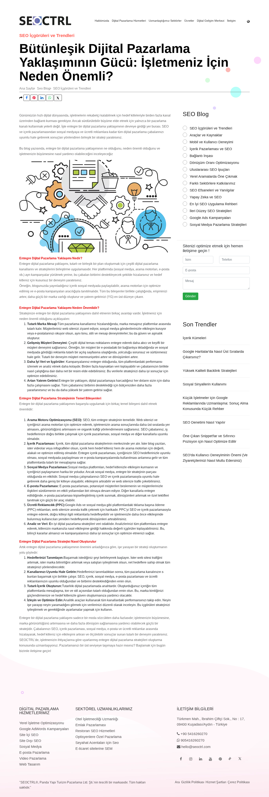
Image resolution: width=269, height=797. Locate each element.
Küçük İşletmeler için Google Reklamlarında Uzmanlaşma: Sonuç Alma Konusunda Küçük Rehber (215, 403)
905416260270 (192, 740)
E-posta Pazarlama (34, 753)
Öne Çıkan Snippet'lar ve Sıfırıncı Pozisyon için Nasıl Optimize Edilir (209, 438)
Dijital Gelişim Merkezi (210, 20)
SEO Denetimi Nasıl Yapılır (204, 422)
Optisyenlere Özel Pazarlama (98, 737)
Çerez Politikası (239, 782)
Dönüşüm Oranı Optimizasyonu (214, 163)
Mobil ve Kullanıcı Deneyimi (211, 142)
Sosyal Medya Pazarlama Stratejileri (218, 225)
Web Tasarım (29, 764)
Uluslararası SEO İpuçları (210, 170)
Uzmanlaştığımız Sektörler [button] (165, 20)
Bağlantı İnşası (201, 156)
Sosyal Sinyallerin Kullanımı (204, 384)
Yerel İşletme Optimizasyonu (41, 723)
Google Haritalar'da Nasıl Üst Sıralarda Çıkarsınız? (213, 354)
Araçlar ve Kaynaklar (206, 135)
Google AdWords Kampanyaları (44, 729)
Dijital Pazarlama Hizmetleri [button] (129, 20)
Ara (177, 782)
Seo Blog (43, 88)
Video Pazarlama (32, 758)
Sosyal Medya (30, 747)
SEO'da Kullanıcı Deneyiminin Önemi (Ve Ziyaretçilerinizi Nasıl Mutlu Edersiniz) (215, 458)
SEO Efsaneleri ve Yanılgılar (212, 190)
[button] (248, 21)
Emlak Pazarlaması (90, 725)
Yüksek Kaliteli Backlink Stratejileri (210, 371)
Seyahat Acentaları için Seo (97, 743)
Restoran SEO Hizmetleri (95, 731)
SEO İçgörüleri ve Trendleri (72, 88)
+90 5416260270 (193, 734)
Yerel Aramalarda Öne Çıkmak (213, 176)
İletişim (231, 20)
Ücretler (189, 20)
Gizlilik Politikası (192, 782)
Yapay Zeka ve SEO (206, 197)
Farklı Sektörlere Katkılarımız (212, 183)
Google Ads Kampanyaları (210, 218)
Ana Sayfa (26, 88)
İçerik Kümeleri (194, 338)
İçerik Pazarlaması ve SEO (211, 149)
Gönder (190, 296)
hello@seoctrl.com (195, 747)
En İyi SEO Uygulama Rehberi (213, 204)
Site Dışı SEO (30, 741)
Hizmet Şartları (216, 782)
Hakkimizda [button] (102, 20)
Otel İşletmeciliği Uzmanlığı (96, 719)
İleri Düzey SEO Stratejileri (211, 211)
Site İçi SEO (28, 735)
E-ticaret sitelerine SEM (93, 749)
